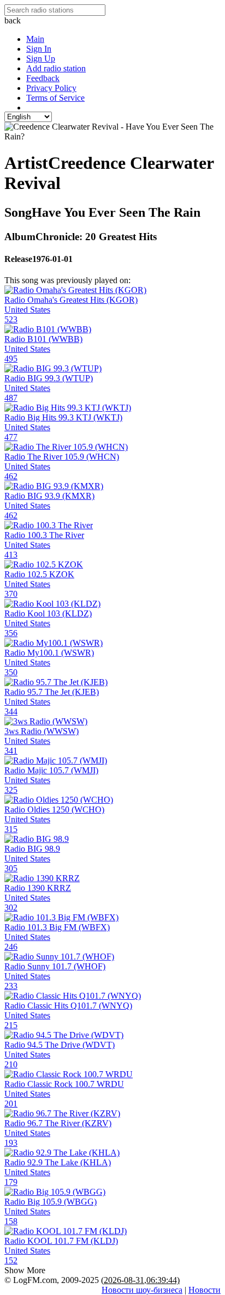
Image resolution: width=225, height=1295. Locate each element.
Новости (204, 1289)
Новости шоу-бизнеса (142, 1289)
